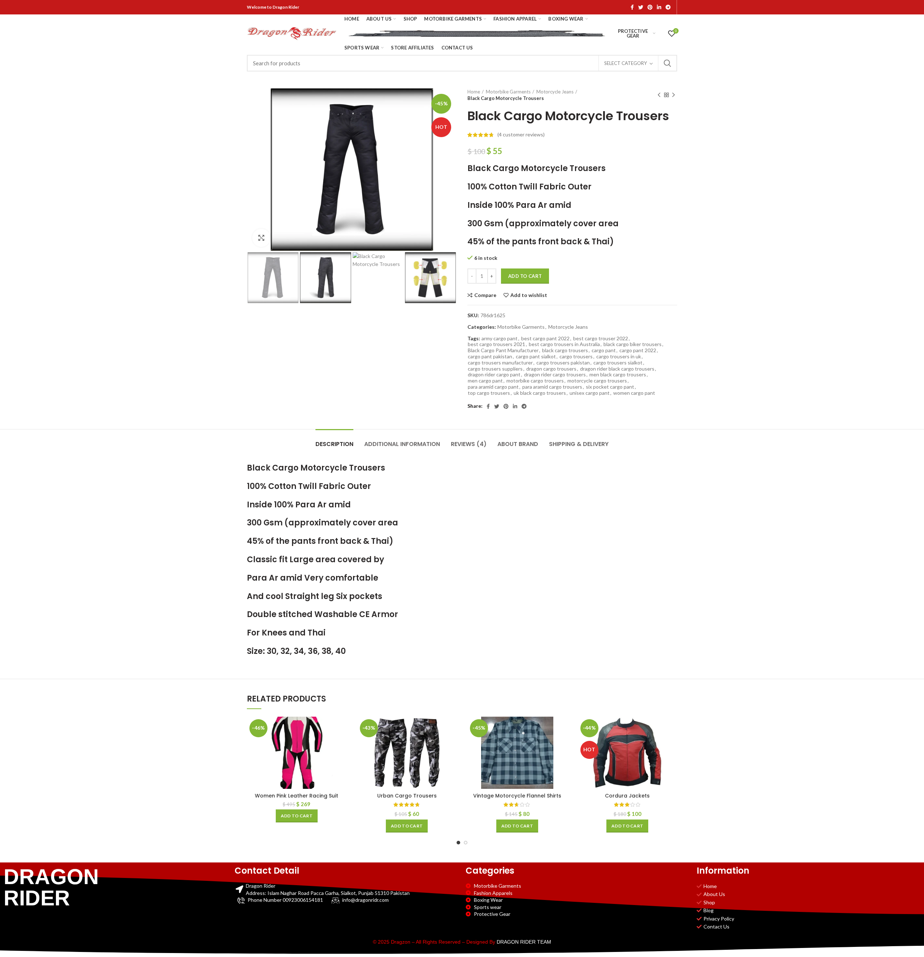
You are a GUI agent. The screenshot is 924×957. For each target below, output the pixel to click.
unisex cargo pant (590, 393)
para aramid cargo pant (493, 387)
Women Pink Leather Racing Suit (296, 795)
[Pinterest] (650, 7)
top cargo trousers (489, 393)
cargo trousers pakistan (563, 363)
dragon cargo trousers (551, 369)
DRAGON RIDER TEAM (524, 942)
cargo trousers (576, 356)
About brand (517, 444)
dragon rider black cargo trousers (617, 369)
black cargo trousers (565, 350)
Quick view (341, 745)
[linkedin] (659, 7)
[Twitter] (640, 7)
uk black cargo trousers (540, 393)
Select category (625, 63)
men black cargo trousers (617, 374)
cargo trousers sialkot (617, 363)
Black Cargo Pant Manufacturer (503, 350)
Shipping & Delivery (579, 444)
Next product (673, 95)
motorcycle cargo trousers (597, 381)
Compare (485, 295)
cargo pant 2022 (637, 350)
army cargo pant (499, 338)
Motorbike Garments (508, 92)
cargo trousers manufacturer (500, 363)
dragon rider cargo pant (494, 374)
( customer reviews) (521, 134)
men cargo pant (485, 381)
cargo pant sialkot (536, 356)
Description (334, 444)
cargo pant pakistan (490, 356)
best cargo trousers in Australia (564, 344)
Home (473, 92)
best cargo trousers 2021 (496, 344)
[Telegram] (668, 7)
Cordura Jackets (627, 795)
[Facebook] (632, 7)
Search (667, 63)
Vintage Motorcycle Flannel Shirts (517, 795)
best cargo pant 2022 (545, 338)
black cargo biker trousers (632, 344)
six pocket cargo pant (610, 387)
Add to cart (525, 276)
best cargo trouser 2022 (600, 338)
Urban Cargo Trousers (407, 795)
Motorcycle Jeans (555, 92)
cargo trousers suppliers (495, 369)
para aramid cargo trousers (552, 387)
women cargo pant (634, 393)
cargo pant (604, 350)
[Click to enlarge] (261, 238)
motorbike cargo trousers (535, 381)
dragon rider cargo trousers (555, 374)
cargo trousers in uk (618, 356)
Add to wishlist (528, 295)
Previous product (659, 95)
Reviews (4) (469, 444)
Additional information (402, 444)
